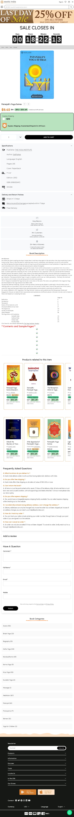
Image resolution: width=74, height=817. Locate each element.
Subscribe (61, 748)
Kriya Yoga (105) (8, 672)
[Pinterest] (21, 800)
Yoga (11, 47)
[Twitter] (19, 800)
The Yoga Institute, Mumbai (31, 323)
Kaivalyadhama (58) (9, 657)
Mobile (5, 592)
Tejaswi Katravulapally (52, 393)
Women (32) (7, 719)
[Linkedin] (26, 800)
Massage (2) (7, 688)
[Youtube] (29, 800)
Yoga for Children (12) (10, 726)
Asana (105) (7, 626)
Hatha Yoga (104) (8, 649)
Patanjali (15, 47)
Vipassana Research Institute (33, 447)
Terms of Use (39, 604)
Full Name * (7, 567)
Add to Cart (49, 137)
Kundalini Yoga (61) (9, 680)
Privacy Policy (50, 604)
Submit (10, 608)
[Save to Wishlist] (24, 104)
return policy (10, 493)
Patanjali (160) (7, 703)
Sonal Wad (11, 446)
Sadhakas (17, 154)
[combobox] (36, 7)
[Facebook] (16, 800)
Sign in (61, 2)
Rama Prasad (53, 446)
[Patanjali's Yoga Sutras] (54, 439)
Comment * (7, 551)
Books (7, 47)
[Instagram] (24, 800)
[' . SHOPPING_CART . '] (69, 2)
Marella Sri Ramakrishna (32, 393)
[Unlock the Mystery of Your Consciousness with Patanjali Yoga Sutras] (13, 439)
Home (3, 47)
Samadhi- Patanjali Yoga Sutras (32, 390)
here (52, 516)
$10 (8, 119)
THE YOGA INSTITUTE (23, 150)
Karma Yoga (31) (8, 664)
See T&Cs (40, 225)
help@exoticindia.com (37, 510)
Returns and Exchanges (16, 203)
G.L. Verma (11, 392)
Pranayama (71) (8, 711)
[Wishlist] (65, 2)
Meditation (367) (8, 695)
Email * (5, 579)
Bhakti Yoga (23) (8, 633)
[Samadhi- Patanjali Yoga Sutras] (33, 385)
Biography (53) (8, 641)
